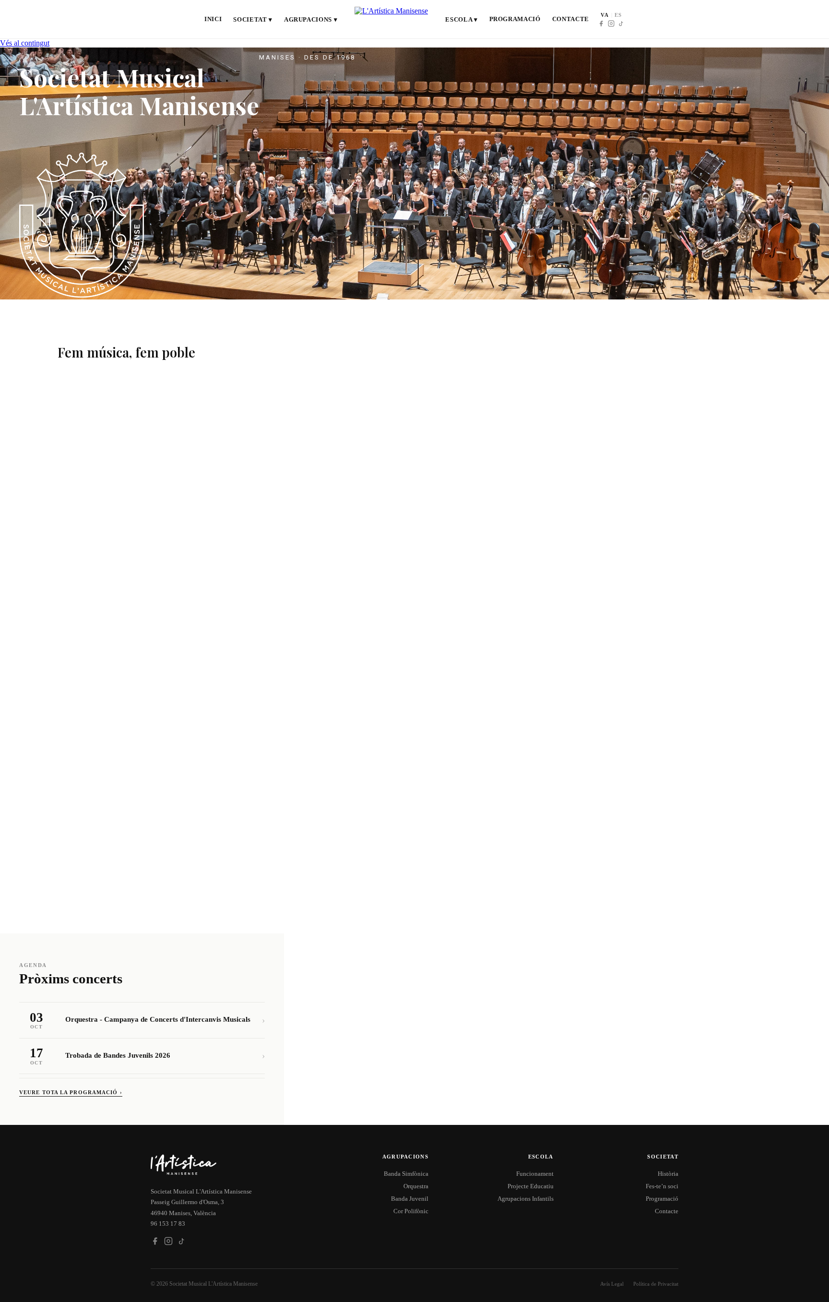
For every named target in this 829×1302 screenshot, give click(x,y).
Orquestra (415, 1186)
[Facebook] (601, 23)
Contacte (570, 19)
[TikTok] (621, 23)
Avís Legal (612, 1284)
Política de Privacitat (655, 1284)
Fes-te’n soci (662, 1186)
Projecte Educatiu (531, 1186)
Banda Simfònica (406, 1173)
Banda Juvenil (409, 1198)
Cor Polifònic (410, 1211)
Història (668, 1173)
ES (618, 15)
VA (605, 15)
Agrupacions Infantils (525, 1198)
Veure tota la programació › (70, 1092)
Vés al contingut (24, 43)
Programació (515, 19)
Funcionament (535, 1173)
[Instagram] (611, 23)
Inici (213, 19)
